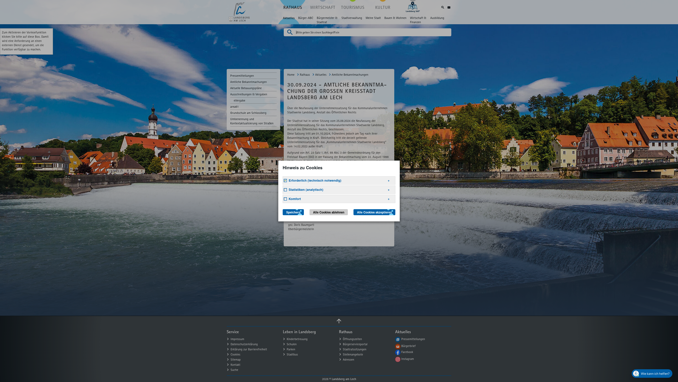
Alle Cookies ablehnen (328, 212)
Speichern (293, 212)
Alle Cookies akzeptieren (374, 212)
